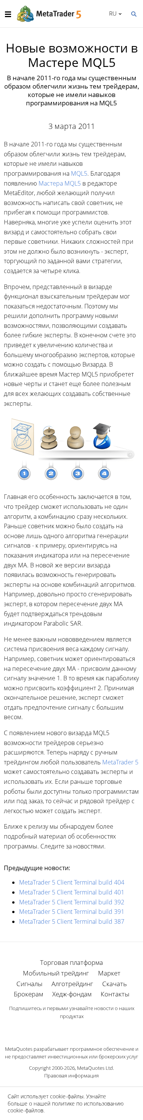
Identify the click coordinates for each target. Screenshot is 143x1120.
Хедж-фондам (72, 994)
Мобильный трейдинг (56, 973)
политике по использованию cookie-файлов (66, 1107)
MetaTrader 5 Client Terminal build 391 (71, 911)
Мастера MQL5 (60, 183)
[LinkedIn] (71, 1029)
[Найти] (133, 13)
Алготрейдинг (72, 983)
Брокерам (28, 994)
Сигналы (29, 983)
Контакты (115, 994)
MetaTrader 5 (120, 762)
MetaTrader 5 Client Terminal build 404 (71, 882)
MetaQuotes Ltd (95, 1067)
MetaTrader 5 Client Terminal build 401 (71, 892)
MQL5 (79, 173)
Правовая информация (71, 1075)
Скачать (114, 983)
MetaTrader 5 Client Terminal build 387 (71, 921)
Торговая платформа (71, 962)
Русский (111, 13)
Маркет (109, 973)
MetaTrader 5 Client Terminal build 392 (71, 902)
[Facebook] (59, 1029)
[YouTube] (83, 1029)
